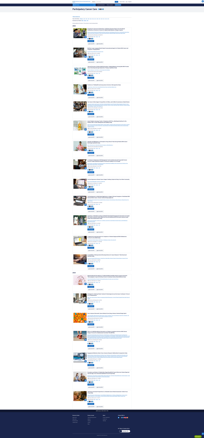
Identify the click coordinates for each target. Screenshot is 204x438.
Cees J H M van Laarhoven (100, 316)
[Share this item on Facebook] (101, 9)
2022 (93, 18)
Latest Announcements (92, 417)
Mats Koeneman (97, 315)
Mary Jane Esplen (104, 105)
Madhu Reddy (89, 164)
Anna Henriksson (113, 199)
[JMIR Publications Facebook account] (121, 417)
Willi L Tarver (89, 297)
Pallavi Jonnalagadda (101, 297)
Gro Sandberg (89, 338)
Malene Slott (99, 338)
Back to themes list (76, 16)
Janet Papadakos (90, 106)
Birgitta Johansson (106, 199)
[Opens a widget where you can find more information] (198, 436)
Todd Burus (114, 395)
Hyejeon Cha (95, 51)
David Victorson (119, 163)
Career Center (122, 1)
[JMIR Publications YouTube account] (124, 417)
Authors (89, 419)
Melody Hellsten (101, 124)
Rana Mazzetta (112, 32)
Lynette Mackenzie (124, 220)
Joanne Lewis (89, 220)
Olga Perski (115, 105)
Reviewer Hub (75, 420)
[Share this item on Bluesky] (98, 9)
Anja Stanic (107, 32)
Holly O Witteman (120, 105)
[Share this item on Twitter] (100, 9)
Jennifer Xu (99, 181)
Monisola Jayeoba (90, 32)
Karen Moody (115, 125)
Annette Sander (124, 375)
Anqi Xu (88, 181)
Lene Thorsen (119, 338)
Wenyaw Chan (120, 125)
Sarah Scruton (97, 104)
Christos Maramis (98, 376)
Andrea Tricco (91, 105)
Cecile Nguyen (92, 125)
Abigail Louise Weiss (101, 32)
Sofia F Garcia (101, 33)
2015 (108, 18)
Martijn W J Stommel (108, 316)
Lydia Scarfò (113, 375)
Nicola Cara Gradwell (90, 258)
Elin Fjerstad (114, 338)
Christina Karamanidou (105, 376)
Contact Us (105, 419)
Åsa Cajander (94, 199)
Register (129, 1)
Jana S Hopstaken (90, 315)
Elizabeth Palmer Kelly (123, 297)
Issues (89, 422)
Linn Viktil (110, 338)
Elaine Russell (112, 396)
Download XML (100, 43)
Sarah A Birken (94, 164)
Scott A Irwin (107, 220)
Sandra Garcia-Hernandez (121, 355)
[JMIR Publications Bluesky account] (118, 417)
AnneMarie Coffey (113, 163)
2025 (86, 18)
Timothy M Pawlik (116, 297)
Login (126, 1)
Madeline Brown (109, 395)
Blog (88, 424)
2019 (99, 18)
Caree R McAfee (103, 395)
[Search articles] (116, 2)
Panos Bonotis (95, 375)
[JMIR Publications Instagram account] (126, 417)
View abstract (91, 59)
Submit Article (118, 4)
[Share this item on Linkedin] (103, 9)
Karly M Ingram (90, 163)
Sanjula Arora (103, 258)
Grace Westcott (95, 163)
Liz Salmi (98, 357)
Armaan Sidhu (92, 33)
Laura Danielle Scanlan (123, 32)
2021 (95, 18)
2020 (97, 18)
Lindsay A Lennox (114, 356)
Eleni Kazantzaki (92, 376)
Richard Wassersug (97, 105)
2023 (91, 18)
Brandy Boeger (118, 124)
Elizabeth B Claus (103, 357)
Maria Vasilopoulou (107, 375)
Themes (89, 420)
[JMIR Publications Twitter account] (120, 417)
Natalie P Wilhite (117, 396)
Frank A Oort (121, 315)
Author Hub (75, 417)
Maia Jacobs (123, 33)
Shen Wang (94, 220)
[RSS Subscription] (127, 417)
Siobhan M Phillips (112, 33)
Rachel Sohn (96, 32)
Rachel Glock (108, 163)
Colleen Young (96, 106)
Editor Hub (74, 419)
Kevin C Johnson (108, 356)
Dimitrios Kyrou (90, 375)
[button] (203, 1)
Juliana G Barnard (97, 355)
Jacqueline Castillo (112, 124)
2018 (102, 18)
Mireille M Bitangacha (109, 297)
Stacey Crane (89, 124)
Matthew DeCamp (90, 355)
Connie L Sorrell (124, 395)
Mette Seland (94, 338)
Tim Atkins (103, 220)
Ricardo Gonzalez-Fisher (100, 356)
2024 (88, 18)
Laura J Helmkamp (107, 355)
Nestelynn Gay (93, 356)
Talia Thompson (114, 357)
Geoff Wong (102, 104)
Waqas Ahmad (124, 199)
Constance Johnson (90, 126)
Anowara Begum (114, 355)
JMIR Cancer (76, 4)
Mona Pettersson (119, 199)
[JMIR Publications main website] (82, 2)
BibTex (85, 20)
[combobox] (105, 2)
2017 (104, 18)
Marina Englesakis (120, 104)
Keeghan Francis (97, 395)
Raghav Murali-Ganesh (91, 221)
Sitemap (104, 420)
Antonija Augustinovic (102, 163)
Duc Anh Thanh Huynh (99, 125)
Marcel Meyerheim (118, 375)
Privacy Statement (106, 417)
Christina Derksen (119, 258)
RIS (87, 20)
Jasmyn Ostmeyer (124, 356)
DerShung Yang (125, 163)
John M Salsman (100, 164)
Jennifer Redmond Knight (105, 396)
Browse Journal (110, 4)
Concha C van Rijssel (107, 315)
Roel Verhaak (108, 357)
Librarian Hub (75, 422)
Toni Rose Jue (98, 220)
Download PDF (91, 43)
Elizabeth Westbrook (91, 396)
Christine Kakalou (101, 375)
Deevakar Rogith (95, 124)
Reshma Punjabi (113, 258)
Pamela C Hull (122, 396)
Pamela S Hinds (125, 125)
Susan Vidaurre (123, 124)
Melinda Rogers (119, 395)
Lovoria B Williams (98, 396)
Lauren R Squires (114, 104)
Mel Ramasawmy (97, 258)
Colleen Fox (101, 106)
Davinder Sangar (118, 220)
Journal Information (100, 4)
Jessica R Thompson (91, 395)
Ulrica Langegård (100, 199)
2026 (84, 18)
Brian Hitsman (106, 33)
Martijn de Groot (93, 316)
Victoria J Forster (110, 105)
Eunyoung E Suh (100, 51)
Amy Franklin (110, 125)
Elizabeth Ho (97, 33)
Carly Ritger (102, 355)
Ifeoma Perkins (90, 357)
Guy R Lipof (119, 356)
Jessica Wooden (105, 125)
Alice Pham (117, 32)
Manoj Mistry (107, 258)
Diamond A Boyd (95, 297)
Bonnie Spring (118, 33)
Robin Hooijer (102, 315)
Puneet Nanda (112, 220)
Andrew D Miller (106, 124)
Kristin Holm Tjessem (105, 338)
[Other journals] (94, 5)
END (82, 20)
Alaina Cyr (125, 104)
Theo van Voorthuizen (115, 315)
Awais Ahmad (89, 199)
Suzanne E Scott (125, 258)
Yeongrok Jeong (90, 51)
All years (81, 18)
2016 (106, 18)
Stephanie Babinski (107, 104)
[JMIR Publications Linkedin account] (123, 417)
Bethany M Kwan (119, 357)
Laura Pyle (95, 357)
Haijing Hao (103, 181)
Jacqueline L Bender (90, 104)
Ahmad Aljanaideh (93, 181)
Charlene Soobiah (127, 105)
